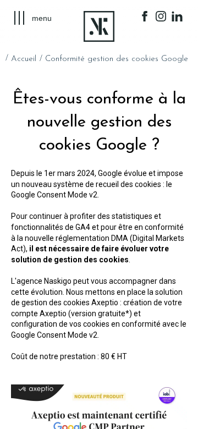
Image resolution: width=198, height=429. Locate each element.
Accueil (23, 59)
